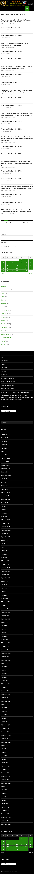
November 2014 (5, 817)
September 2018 (6, 660)
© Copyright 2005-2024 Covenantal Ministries (15, 392)
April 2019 (4, 636)
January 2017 (5, 728)
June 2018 (4, 670)
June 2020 (4, 588)
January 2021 (5, 564)
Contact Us (4, 360)
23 (26, 268)
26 (8, 271)
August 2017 (4, 704)
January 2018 (5, 687)
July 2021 (4, 544)
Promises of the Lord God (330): (11, 129)
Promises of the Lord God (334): (11, 35)
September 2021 (6, 537)
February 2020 (5, 602)
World (3, 344)
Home (2, 357)
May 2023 (4, 482)
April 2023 (4, 485)
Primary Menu (31, 8)
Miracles (3, 317)
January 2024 (5, 461)
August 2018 (4, 663)
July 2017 (4, 708)
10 (30, 262)
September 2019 (6, 619)
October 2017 (5, 697)
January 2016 (5, 769)
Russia (3, 331)
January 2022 (5, 523)
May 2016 (4, 756)
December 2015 (5, 773)
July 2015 (4, 790)
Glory (2, 300)
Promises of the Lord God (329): (11, 154)
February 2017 (5, 725)
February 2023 (5, 492)
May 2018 (4, 673)
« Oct (2, 273)
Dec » (31, 273)
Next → (25, 222)
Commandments (6, 290)
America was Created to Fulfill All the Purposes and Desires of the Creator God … (16, 21)
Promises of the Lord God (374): (11, 74)
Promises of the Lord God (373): (11, 98)
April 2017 (4, 718)
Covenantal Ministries (8, 381)
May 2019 (4, 632)
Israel (2, 307)
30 (26, 271)
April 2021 (4, 554)
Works (3, 341)
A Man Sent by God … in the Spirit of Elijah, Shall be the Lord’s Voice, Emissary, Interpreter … (16, 91)
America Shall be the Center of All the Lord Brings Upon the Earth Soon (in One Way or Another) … (17, 114)
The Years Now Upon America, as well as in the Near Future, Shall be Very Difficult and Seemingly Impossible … (17, 138)
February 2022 (5, 520)
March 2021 (4, 557)
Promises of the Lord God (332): (11, 82)
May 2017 (4, 714)
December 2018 (5, 650)
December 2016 (5, 732)
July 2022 (4, 506)
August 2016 (4, 745)
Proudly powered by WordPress (9, 871)
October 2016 (5, 738)
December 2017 (5, 691)
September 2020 (6, 578)
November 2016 (5, 735)
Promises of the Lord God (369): (11, 194)
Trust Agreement (6, 337)
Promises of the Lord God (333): (11, 59)
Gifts (2, 296)
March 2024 (4, 455)
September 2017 (6, 701)
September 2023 (6, 475)
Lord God (3, 313)
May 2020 (4, 591)
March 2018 (4, 680)
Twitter (3, 364)
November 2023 (5, 468)
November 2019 (5, 612)
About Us (4, 374)
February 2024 (5, 458)
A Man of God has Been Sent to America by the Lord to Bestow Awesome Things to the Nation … (16, 210)
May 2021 (4, 550)
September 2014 (6, 824)
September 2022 (6, 499)
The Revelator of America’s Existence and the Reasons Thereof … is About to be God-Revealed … (16, 163)
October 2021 (5, 533)
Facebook (4, 367)
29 (21, 271)
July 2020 (4, 585)
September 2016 (6, 742)
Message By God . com (7, 378)
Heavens (3, 303)
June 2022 (4, 509)
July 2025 (4, 441)
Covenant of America (7, 385)
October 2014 (5, 820)
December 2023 (5, 465)
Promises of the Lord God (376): (11, 28)
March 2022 (4, 516)
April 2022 (4, 513)
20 (12, 268)
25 (3, 271)
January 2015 (5, 810)
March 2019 (4, 639)
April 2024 (4, 451)
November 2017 (5, 694)
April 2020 (4, 595)
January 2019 (5, 646)
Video (2, 24)
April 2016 (4, 759)
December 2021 (5, 526)
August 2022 (4, 503)
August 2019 (4, 622)
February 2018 (5, 684)
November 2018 (5, 653)
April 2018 (4, 677)
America (3, 286)
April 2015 (4, 800)
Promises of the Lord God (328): (11, 179)
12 (8, 265)
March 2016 (4, 762)
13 (12, 265)
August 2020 (4, 581)
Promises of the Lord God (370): (11, 171)
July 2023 (4, 479)
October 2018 (5, 656)
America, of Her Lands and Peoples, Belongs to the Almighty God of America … (16, 44)
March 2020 (4, 598)
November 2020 (5, 571)
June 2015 (4, 793)
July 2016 (4, 749)
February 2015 (5, 807)
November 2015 (5, 776)
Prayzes (3, 320)
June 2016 (4, 752)
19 (8, 268)
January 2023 (5, 496)
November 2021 (5, 530)
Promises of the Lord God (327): (11, 202)
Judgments (4, 310)
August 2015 (4, 786)
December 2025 (5, 434)
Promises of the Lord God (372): (11, 121)
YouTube (3, 371)
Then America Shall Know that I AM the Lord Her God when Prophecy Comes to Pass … (16, 67)
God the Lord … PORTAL (8, 388)
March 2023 (4, 489)
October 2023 (5, 472)
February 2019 (5, 643)
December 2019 (5, 609)
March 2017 (4, 721)
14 (17, 265)
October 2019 (5, 615)
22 (21, 268)
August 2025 (4, 438)
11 (3, 265)
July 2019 (4, 626)
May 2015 (4, 797)
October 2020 (5, 574)
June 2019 (4, 629)
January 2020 (5, 605)
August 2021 (4, 540)
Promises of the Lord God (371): (11, 146)
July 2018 (4, 667)
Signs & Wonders (6, 334)
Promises (3, 324)
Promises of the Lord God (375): (11, 51)
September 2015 (6, 783)
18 (3, 268)
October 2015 (5, 779)
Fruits (2, 293)
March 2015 (4, 803)
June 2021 (4, 547)
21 (17, 268)
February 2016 (5, 766)
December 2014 (5, 814)
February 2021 (5, 561)
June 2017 (4, 711)
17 (30, 265)
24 (30, 268)
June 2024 (4, 444)
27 (12, 271)
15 (21, 265)
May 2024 (4, 448)
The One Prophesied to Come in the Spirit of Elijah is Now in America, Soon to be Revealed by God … (17, 187)
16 (26, 265)
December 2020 (5, 567)
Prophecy (4, 327)
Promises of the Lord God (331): (11, 105)
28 (17, 271)
